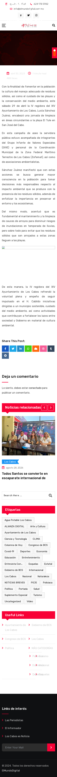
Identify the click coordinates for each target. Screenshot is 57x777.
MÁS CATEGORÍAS (42, 648)
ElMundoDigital (11, 770)
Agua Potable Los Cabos (18, 520)
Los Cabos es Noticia (17, 736)
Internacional (36, 570)
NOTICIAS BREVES (15, 582)
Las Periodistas (14, 720)
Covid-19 (9, 551)
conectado (35, 387)
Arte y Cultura (37, 526)
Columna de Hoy (13, 545)
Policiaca (47, 582)
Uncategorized (13, 601)
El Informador (13, 728)
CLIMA (36, 539)
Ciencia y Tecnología (16, 539)
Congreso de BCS (38, 545)
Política (9, 588)
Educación (10, 557)
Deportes (25, 551)
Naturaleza (43, 576)
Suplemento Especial (16, 595)
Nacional (27, 576)
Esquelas (33, 564)
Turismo (37, 595)
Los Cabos (10, 576)
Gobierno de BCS (14, 570)
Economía (41, 551)
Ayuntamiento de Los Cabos (20, 532)
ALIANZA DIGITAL (14, 526)
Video (30, 601)
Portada (23, 588)
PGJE (34, 582)
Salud (36, 588)
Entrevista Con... (13, 564)
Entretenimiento (31, 557)
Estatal (48, 564)
